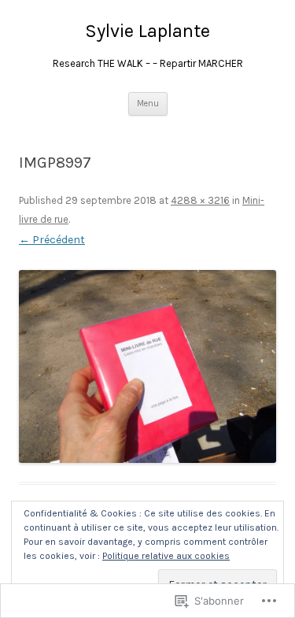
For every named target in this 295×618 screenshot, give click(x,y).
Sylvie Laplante (147, 31)
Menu (148, 103)
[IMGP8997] (147, 366)
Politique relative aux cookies (166, 555)
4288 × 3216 (200, 200)
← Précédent (52, 239)
